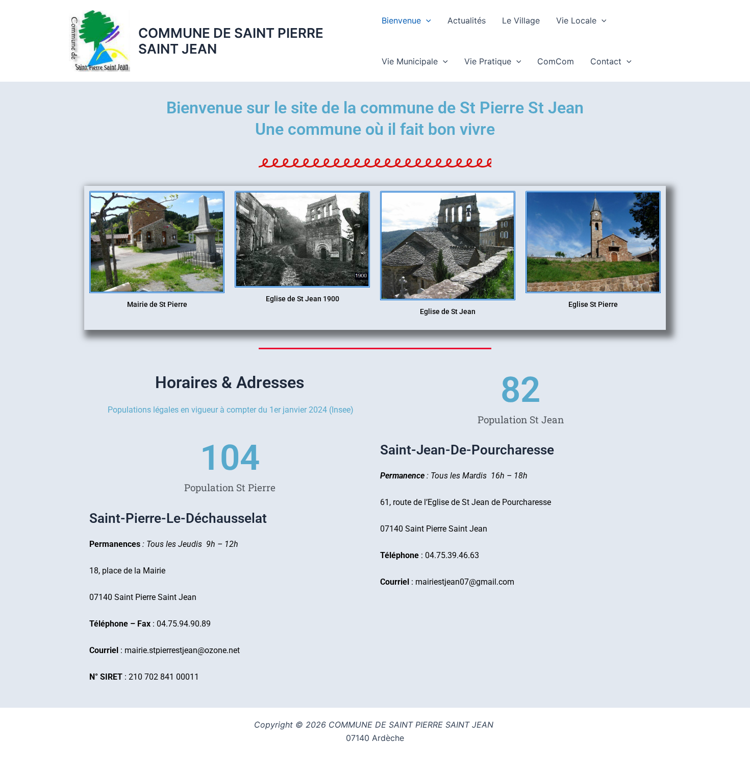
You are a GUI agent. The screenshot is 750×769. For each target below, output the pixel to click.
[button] (426, 20)
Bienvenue (401, 20)
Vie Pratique (487, 61)
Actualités (466, 20)
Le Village (521, 20)
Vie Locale (576, 20)
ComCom (555, 61)
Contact (605, 61)
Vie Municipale (410, 61)
